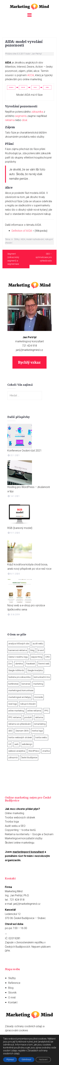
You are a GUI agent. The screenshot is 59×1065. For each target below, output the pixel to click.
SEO (10, 730)
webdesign (27, 744)
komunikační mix (42, 677)
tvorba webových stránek (20, 737)
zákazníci (13, 757)
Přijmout (10, 1059)
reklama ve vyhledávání (19, 724)
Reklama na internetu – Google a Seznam (29, 834)
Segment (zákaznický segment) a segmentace (13, 259)
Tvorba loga (12, 821)
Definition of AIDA (22, 230)
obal (24, 120)
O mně (12, 997)
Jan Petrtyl (36, 53)
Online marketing (14, 813)
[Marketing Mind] (29, 6)
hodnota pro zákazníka (19, 677)
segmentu (21, 116)
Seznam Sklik (22, 730)
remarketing (40, 724)
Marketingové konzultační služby (23, 838)
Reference (14, 982)
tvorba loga (37, 730)
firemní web (43, 663)
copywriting (36, 657)
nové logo (12, 704)
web (16, 744)
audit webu (38, 643)
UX (9, 744)
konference (13, 684)
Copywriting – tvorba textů (20, 830)
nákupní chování (28, 704)
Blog (10, 987)
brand (41, 650)
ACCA (30, 75)
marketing (38, 684)
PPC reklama (14, 717)
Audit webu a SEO (15, 825)
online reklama (34, 710)
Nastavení (43, 1059)
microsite (38, 697)
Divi (10, 663)
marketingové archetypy (19, 697)
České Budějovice (29, 757)
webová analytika (16, 751)
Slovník (12, 992)
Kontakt (12, 1002)
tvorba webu (41, 737)
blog (32, 650)
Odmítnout (26, 1059)
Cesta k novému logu (18, 657)
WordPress (34, 751)
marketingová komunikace (20, 690)
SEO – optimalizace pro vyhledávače (44, 257)
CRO (47, 657)
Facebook (30, 663)
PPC (46, 710)
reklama (10, 120)
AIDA (23, 239)
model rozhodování (35, 239)
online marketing (16, 710)
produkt (28, 717)
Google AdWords (16, 670)
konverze (26, 684)
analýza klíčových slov (18, 643)
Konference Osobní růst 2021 (24, 450)
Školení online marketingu (19, 842)
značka (46, 751)
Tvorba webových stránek (20, 817)
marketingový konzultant (29, 341)
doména (19, 663)
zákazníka (37, 111)
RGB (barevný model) (19, 528)
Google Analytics (35, 670)
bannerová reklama (17, 650)
